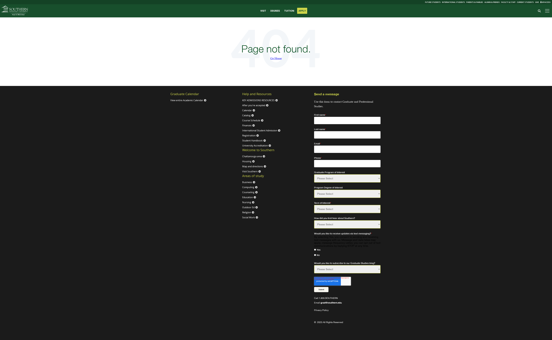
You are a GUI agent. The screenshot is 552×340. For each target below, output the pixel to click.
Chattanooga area (252, 156)
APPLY (302, 10)
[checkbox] (347, 252)
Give (537, 2)
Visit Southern (250, 171)
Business (247, 182)
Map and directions (252, 166)
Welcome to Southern (258, 150)
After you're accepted (253, 105)
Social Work (248, 217)
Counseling (248, 192)
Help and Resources (257, 94)
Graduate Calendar (184, 94)
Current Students (525, 2)
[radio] (347, 250)
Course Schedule (251, 120)
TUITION (289, 10)
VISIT (263, 10)
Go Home (276, 58)
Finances (247, 125)
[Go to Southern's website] (14, 10)
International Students (453, 2)
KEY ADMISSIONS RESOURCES (258, 100)
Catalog (246, 115)
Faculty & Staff (508, 2)
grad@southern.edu (331, 302)
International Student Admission (259, 130)
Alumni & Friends (492, 2)
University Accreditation (255, 145)
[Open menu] (548, 11)
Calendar (247, 110)
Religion (246, 212)
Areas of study (253, 176)
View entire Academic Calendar (186, 100)
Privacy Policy (321, 310)
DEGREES (275, 10)
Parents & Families (474, 2)
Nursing (246, 202)
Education (247, 197)
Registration (249, 135)
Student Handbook (252, 140)
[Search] (539, 11)
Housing (246, 161)
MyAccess (546, 2)
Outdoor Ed (248, 207)
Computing (248, 187)
